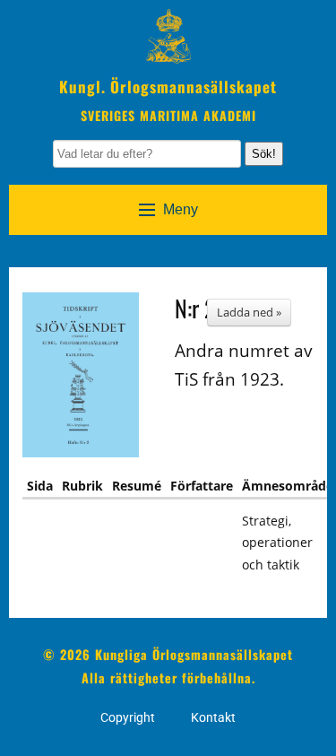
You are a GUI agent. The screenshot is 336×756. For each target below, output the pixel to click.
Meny (180, 209)
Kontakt (213, 717)
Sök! (264, 154)
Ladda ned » (249, 312)
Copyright (127, 717)
